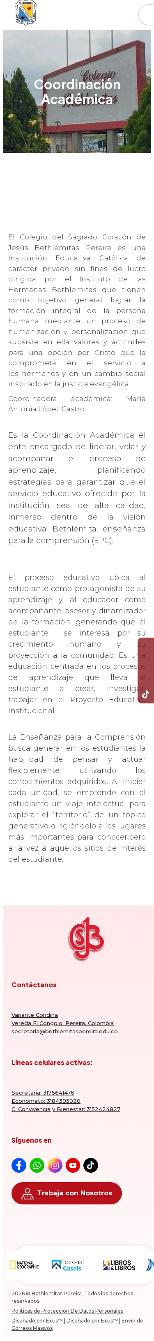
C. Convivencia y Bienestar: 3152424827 (65, 1109)
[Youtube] (146, 662)
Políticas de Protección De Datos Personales (67, 1311)
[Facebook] (146, 646)
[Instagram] (146, 678)
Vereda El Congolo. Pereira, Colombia (62, 1023)
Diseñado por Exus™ (37, 1321)
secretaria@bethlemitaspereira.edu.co (64, 1031)
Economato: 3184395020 (45, 1100)
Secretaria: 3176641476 (42, 1092)
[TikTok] (146, 695)
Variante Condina (34, 1015)
